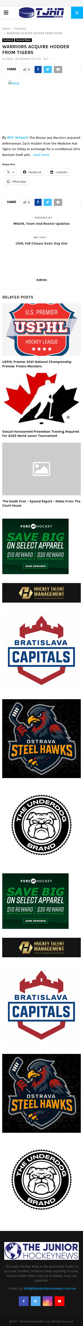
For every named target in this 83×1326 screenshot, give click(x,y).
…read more (40, 155)
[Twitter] (36, 1301)
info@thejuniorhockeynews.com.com (50, 1288)
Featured (8, 40)
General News (23, 40)
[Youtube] (59, 1301)
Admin (9, 58)
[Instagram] (47, 1301)
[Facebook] (24, 1301)
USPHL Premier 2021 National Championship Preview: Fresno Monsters (36, 364)
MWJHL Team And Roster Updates (42, 223)
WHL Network (17, 137)
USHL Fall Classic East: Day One (42, 243)
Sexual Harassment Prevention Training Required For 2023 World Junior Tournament (40, 434)
